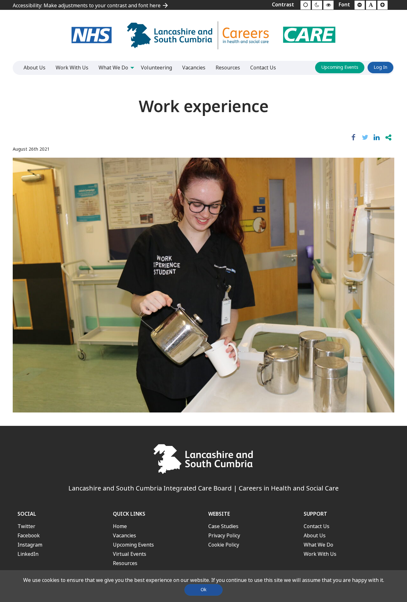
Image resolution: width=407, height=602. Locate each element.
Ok (203, 589)
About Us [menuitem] (34, 67)
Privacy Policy (224, 535)
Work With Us (320, 554)
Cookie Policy (223, 544)
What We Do (318, 544)
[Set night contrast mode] (317, 5)
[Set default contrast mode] (305, 5)
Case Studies (223, 526)
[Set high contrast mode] (328, 5)
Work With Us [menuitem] (72, 67)
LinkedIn (27, 554)
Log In (380, 67)
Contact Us (316, 526)
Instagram (29, 544)
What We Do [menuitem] (113, 67)
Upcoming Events (339, 67)
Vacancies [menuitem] (193, 67)
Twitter (26, 526)
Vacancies (124, 535)
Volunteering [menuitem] (156, 67)
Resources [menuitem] (228, 67)
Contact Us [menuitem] (263, 67)
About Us (315, 535)
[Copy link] (388, 137)
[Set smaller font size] (360, 5)
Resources (125, 563)
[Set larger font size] (382, 5)
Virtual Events (129, 554)
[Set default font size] (371, 5)
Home (120, 526)
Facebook (28, 535)
